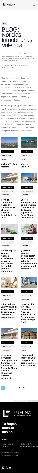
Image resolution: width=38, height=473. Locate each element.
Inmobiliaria (5, 194)
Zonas (4, 159)
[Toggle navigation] (30, 5)
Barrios (24, 350)
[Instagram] (6, 467)
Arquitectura (25, 194)
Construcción (25, 299)
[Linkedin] (3, 467)
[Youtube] (10, 467)
